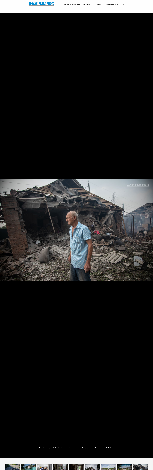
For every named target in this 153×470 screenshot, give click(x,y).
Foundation (88, 4)
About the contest (72, 4)
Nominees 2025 (112, 4)
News (99, 4)
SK (124, 4)
